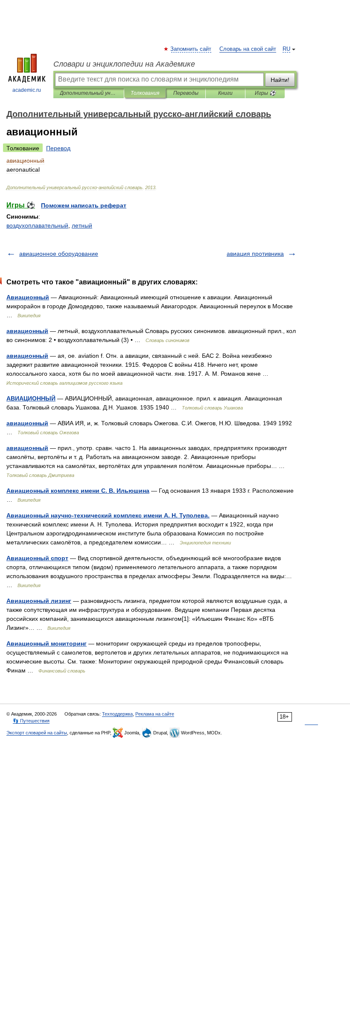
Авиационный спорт (37, 558)
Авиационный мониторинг (46, 643)
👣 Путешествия (31, 720)
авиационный (27, 330)
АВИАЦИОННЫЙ (30, 398)
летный (82, 225)
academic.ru (26, 90)
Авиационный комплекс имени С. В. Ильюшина (77, 490)
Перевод (58, 148)
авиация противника (255, 253)
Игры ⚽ (265, 93)
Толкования (145, 93)
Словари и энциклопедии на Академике (124, 64)
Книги (225, 93)
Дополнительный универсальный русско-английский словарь (88, 93)
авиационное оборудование (58, 253)
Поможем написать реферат (83, 205)
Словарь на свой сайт (247, 49)
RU (286, 49)
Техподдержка (117, 713)
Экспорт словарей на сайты (36, 732)
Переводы (185, 93)
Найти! (280, 79)
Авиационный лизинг (38, 600)
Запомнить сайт (191, 49)
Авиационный (27, 297)
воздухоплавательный (37, 225)
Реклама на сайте (154, 713)
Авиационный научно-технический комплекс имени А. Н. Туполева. (108, 515)
